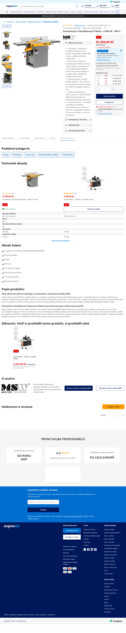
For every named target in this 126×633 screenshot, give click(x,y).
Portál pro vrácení (72, 537)
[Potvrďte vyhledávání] (76, 6)
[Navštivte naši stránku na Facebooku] (88, 550)
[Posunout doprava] (122, 16)
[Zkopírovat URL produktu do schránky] (105, 28)
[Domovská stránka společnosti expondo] (4, 22)
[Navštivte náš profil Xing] (95, 550)
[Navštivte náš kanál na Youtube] (85, 550)
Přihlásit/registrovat (103, 60)
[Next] (7, 86)
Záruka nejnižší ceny (105, 113)
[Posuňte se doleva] (4, 16)
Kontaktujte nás (72, 530)
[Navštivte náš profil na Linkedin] (92, 550)
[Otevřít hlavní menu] (7, 12)
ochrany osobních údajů (73, 516)
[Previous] (7, 26)
